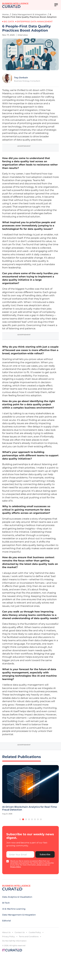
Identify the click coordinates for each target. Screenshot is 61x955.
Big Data (9, 21)
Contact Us (20, 932)
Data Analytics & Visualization (17, 897)
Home (5, 14)
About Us (6, 932)
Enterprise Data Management (35, 21)
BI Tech (6, 902)
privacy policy (15, 867)
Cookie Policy (35, 932)
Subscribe (45, 854)
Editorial (6, 920)
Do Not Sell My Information (14, 941)
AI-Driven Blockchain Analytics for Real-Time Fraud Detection (29, 808)
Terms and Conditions (28, 936)
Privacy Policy (8, 936)
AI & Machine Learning (13, 909)
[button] (20, 819)
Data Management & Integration (29, 14)
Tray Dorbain (21, 77)
